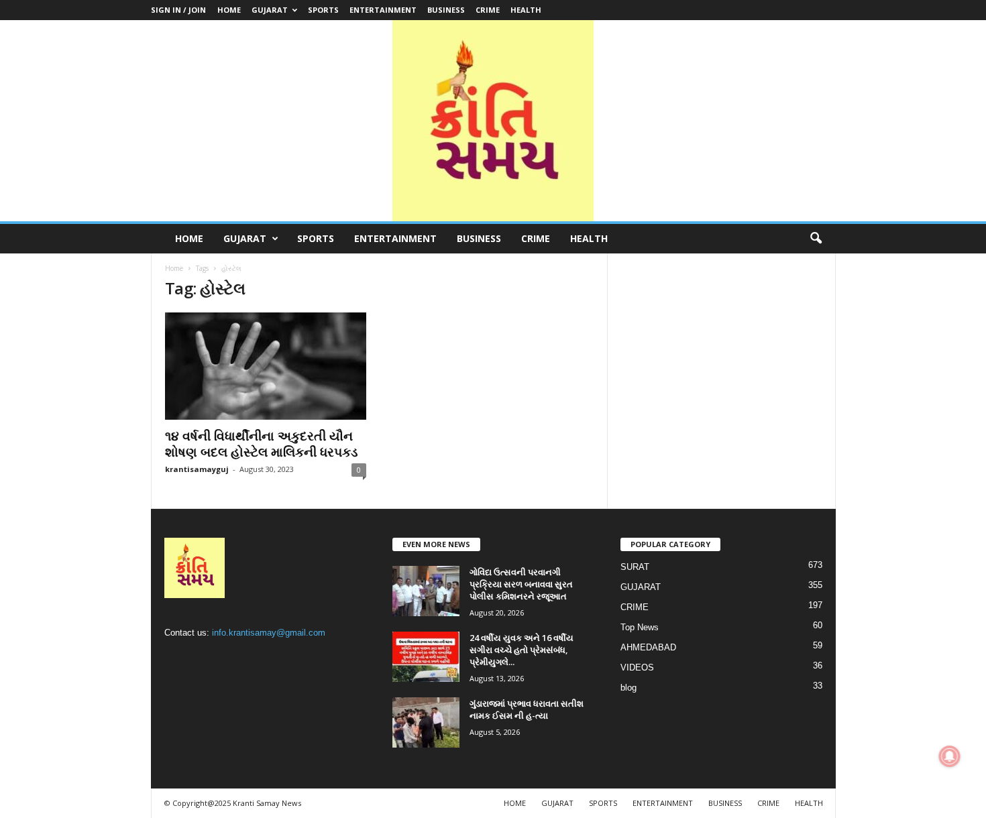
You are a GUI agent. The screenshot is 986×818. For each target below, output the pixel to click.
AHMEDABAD (648, 647)
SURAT (634, 567)
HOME (229, 10)
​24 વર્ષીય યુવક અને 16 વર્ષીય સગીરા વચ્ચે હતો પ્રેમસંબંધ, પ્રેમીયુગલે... (521, 650)
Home (174, 268)
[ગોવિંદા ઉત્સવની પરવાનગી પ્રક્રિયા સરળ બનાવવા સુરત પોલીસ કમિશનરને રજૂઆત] (425, 591)
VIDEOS (637, 667)
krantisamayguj (197, 469)
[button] (815, 238)
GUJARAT (270, 10)
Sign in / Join (178, 10)
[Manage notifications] (950, 756)
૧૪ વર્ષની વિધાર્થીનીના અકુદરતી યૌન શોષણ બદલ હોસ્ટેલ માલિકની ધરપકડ (261, 444)
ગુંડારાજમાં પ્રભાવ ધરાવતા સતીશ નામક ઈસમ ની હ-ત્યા (527, 709)
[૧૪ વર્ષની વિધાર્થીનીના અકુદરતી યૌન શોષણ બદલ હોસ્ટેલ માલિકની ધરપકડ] (265, 366)
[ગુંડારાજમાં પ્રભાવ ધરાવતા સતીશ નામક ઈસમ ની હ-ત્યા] (425, 722)
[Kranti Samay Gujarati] (493, 120)
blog (628, 688)
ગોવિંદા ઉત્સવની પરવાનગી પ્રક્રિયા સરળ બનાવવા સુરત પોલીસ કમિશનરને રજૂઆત (521, 584)
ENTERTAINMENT (383, 10)
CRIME (488, 10)
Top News (639, 627)
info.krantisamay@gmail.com (268, 633)
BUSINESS (446, 10)
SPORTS (323, 10)
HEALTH (525, 10)
